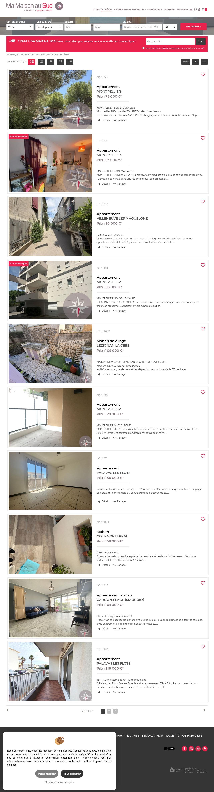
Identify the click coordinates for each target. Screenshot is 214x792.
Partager (121, 120)
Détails (105, 120)
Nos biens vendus (122, 9)
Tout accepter (72, 774)
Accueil (96, 9)
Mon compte (183, 9)
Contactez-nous (154, 9)
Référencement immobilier (196, 772)
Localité (127, 21)
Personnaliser (47, 774)
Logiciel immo (191, 768)
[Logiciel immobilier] (176, 770)
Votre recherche (15, 21)
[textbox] (142, 27)
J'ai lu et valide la (153, 48)
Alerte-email (169, 9)
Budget (68, 21)
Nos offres (106, 9)
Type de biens (43, 21)
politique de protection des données (177, 48)
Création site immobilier (195, 770)
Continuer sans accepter (59, 782)
